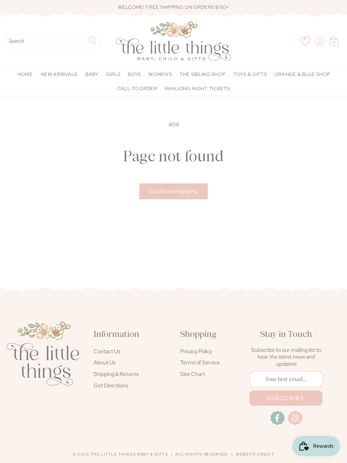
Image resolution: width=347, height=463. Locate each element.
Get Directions (111, 385)
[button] (333, 41)
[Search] (92, 40)
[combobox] (52, 41)
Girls (113, 74)
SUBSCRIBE (286, 398)
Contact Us (107, 351)
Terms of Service (200, 362)
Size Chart (192, 374)
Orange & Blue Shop (302, 74)
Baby (92, 74)
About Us (105, 362)
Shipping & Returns (116, 374)
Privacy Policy (196, 351)
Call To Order (137, 88)
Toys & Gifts (250, 74)
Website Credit (255, 454)
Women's (160, 74)
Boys (134, 74)
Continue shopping (173, 191)
